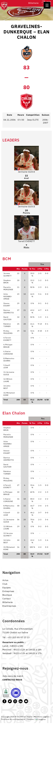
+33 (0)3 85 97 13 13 (19, 637)
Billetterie (33, 3)
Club (4, 584)
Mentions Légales (41, 716)
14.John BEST (6, 541)
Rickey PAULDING (8, 479)
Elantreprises (9, 606)
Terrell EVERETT (26, 241)
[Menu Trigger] (47, 5)
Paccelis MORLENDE (8, 435)
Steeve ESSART (6, 452)
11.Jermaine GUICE (8, 520)
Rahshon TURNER (7, 472)
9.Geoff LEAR (6, 513)
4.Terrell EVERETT (7, 486)
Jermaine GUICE (26, 171)
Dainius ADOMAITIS (8, 459)
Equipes (6, 587)
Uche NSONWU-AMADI (7, 443)
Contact (6, 598)
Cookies (30, 719)
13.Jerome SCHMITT (8, 534)
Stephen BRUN (7, 429)
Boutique (7, 595)
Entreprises (8, 591)
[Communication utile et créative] (40, 719)
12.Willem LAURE (7, 527)
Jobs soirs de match (12, 676)
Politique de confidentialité (13, 719)
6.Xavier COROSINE (8, 500)
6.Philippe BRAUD (7, 493)
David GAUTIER (7, 465)
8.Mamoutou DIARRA (8, 507)
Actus (5, 580)
